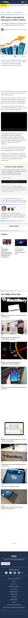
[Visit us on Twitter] (10, 573)
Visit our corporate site (19, 559)
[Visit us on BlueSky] (18, 573)
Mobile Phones (18, 12)
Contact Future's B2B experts (14, 605)
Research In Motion (6, 60)
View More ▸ (14, 543)
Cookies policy (14, 594)
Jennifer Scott (9, 29)
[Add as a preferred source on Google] (5, 563)
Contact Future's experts (14, 578)
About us (14, 581)
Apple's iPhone (13, 62)
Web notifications (14, 591)
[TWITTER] (9, 209)
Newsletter (24, 56)
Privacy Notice (19, 187)
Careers (14, 602)
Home (2, 12)
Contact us (14, 584)
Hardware (9, 12)
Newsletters (14, 597)
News (25, 29)
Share (4, 56)
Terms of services (17, 186)
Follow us (17, 56)
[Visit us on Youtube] (15, 573)
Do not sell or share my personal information (14, 607)
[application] (14, 121)
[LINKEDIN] (12, 209)
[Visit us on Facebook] (6, 573)
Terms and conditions (14, 586)
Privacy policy (14, 589)
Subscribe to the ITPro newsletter (16, 5)
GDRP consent (14, 599)
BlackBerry (12, 91)
